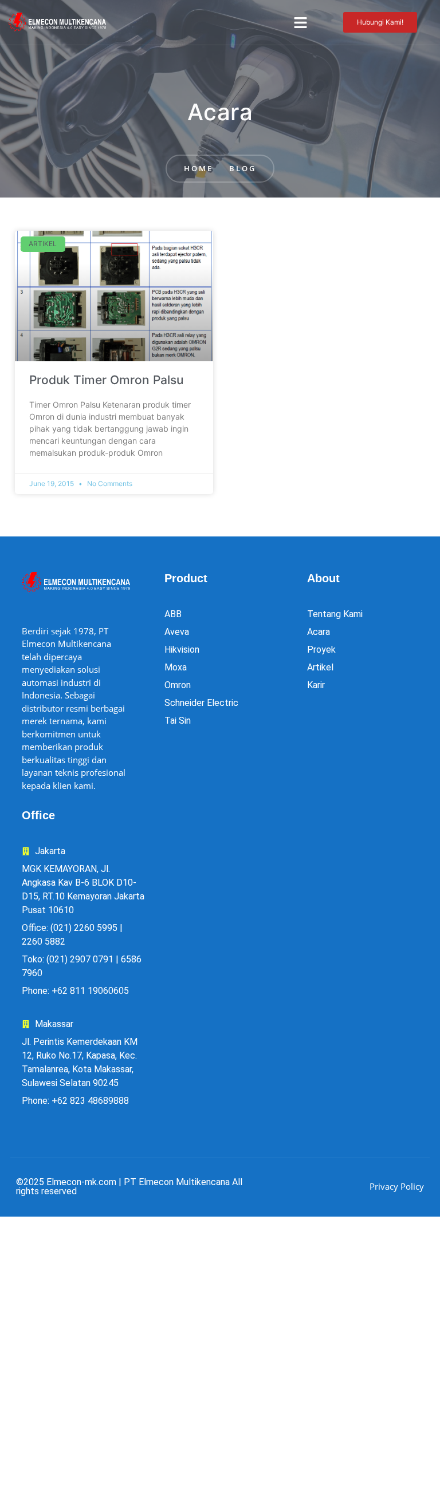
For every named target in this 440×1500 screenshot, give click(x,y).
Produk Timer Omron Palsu (106, 380)
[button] (301, 22)
